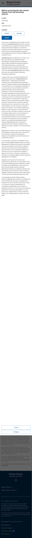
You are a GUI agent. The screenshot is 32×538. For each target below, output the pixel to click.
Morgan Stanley (6, 487)
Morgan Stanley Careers (8, 490)
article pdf (5, 465)
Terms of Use (14, 188)
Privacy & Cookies (6, 528)
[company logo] (13, 3)
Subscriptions (5, 525)
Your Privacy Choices (7, 531)
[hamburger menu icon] (3, 3)
